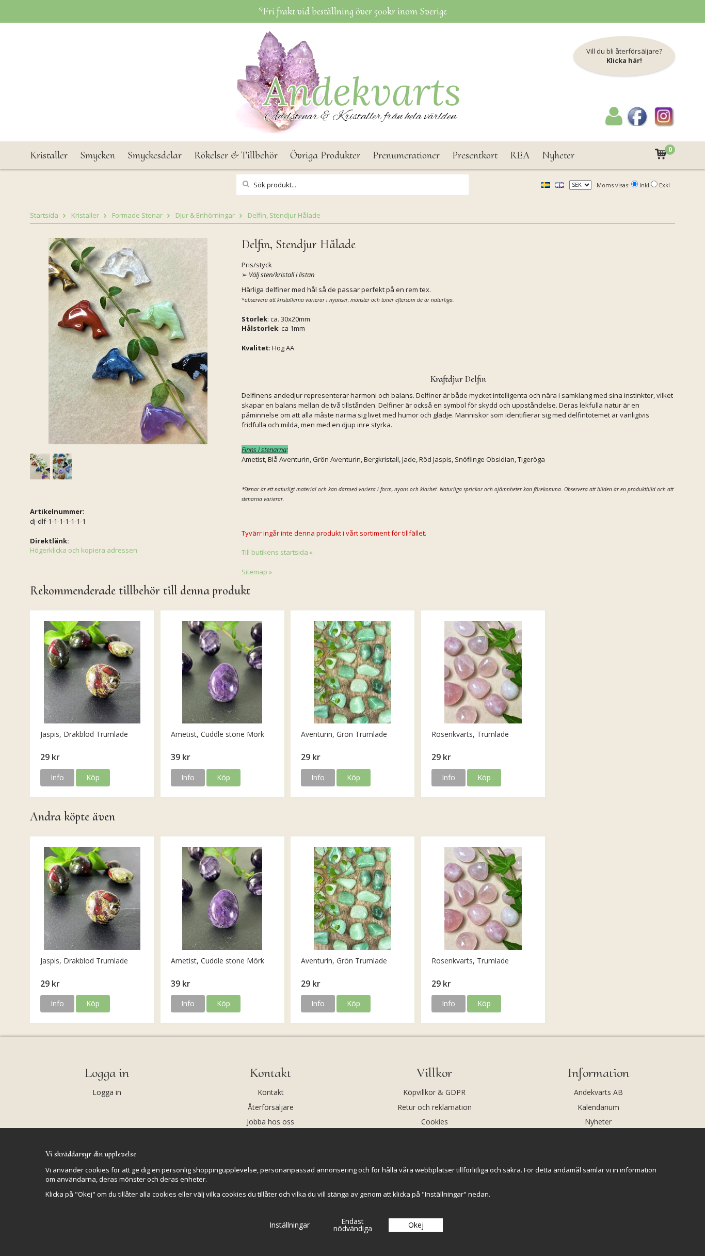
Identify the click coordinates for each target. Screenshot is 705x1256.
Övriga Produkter (325, 155)
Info (57, 777)
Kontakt (271, 1092)
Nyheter (558, 155)
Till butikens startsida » (277, 552)
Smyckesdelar (154, 155)
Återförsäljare (271, 1107)
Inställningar (289, 1225)
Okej (416, 1225)
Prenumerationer (406, 155)
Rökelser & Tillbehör (236, 155)
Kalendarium (598, 1107)
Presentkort (475, 155)
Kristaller (49, 155)
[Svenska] (545, 184)
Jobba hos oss (270, 1121)
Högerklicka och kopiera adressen (83, 550)
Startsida (44, 215)
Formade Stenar (137, 215)
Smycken (97, 155)
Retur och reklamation (434, 1107)
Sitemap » (257, 571)
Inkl (644, 185)
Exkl (664, 185)
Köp (93, 777)
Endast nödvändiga (352, 1224)
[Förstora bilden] (128, 340)
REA (520, 155)
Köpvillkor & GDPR (434, 1092)
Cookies (434, 1121)
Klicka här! (624, 60)
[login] (613, 122)
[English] (559, 184)
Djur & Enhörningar (205, 215)
